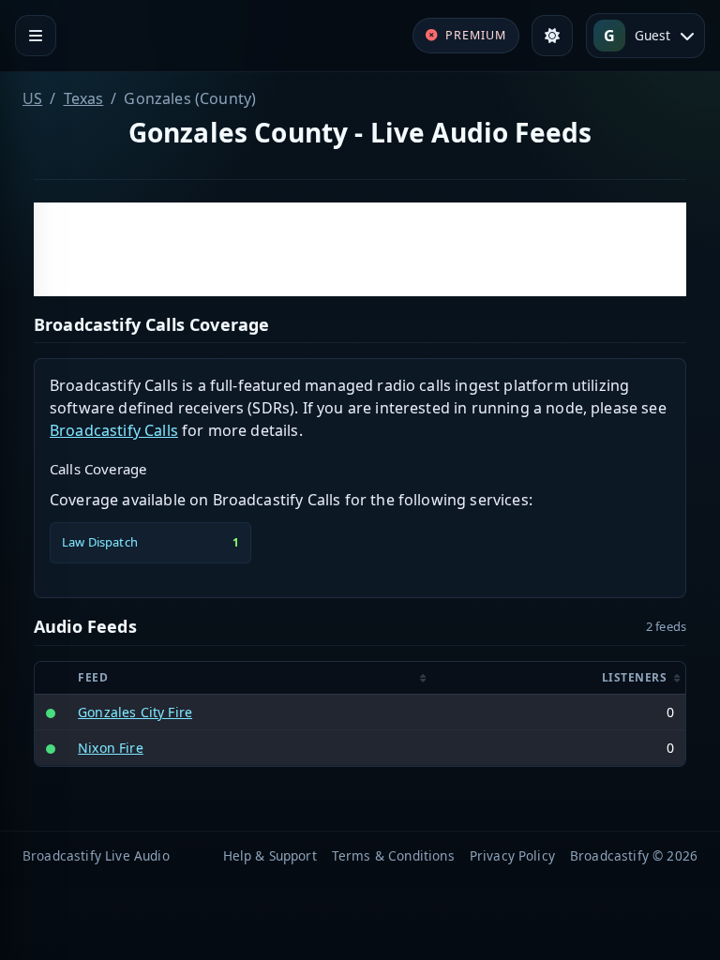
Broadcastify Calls (114, 430)
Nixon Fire (110, 748)
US (32, 98)
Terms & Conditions (393, 855)
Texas (84, 98)
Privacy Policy (512, 855)
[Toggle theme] (552, 35)
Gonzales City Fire (135, 712)
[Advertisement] (360, 249)
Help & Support (270, 855)
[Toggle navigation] (35, 35)
